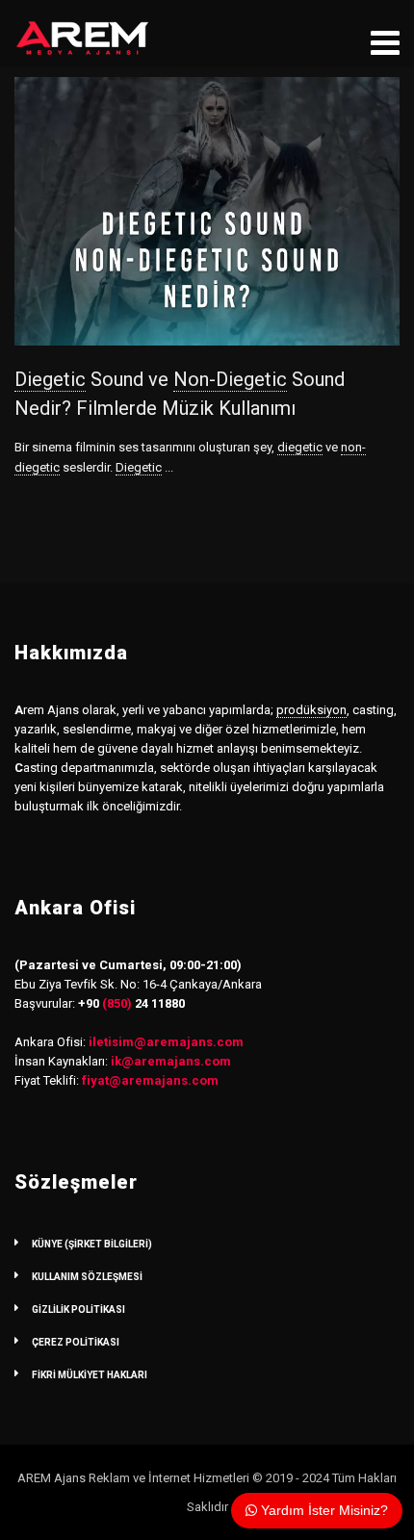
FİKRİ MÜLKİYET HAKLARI (89, 1375)
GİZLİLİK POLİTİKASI (78, 1309)
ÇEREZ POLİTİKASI (75, 1342)
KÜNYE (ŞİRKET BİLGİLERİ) (92, 1244)
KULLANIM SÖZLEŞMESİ (87, 1276)
